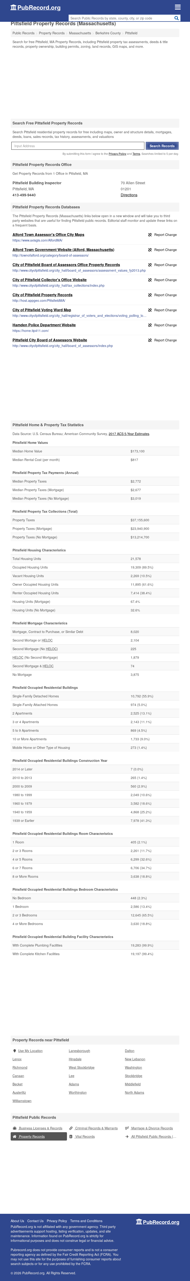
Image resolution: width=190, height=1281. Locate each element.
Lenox (17, 1059)
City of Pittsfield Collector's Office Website (50, 279)
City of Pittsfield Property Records (43, 294)
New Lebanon (135, 1059)
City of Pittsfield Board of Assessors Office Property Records (66, 264)
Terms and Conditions (86, 1220)
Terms (136, 154)
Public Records (24, 33)
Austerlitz (19, 1092)
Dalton (129, 1050)
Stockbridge (133, 1075)
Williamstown (22, 1100)
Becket (17, 1084)
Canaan (18, 1075)
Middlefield (133, 1084)
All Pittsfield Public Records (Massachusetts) (154, 1136)
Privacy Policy (117, 154)
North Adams (134, 1092)
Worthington (78, 1092)
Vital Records (84, 1136)
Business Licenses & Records (40, 1128)
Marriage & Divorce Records (151, 1128)
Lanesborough (79, 1050)
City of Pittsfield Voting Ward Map (42, 309)
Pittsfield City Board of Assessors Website (50, 340)
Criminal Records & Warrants (96, 1128)
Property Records (31, 1136)
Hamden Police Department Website (44, 324)
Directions (129, 194)
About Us (17, 1220)
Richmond (20, 1067)
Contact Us (35, 1220)
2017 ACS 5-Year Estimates (129, 433)
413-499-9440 (24, 194)
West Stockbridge (82, 1067)
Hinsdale (75, 1059)
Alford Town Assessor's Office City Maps (48, 234)
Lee (71, 1075)
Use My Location (30, 1050)
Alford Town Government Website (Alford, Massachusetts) (63, 249)
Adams (74, 1084)
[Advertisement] (95, 83)
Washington (133, 1067)
